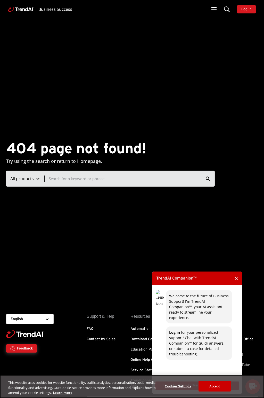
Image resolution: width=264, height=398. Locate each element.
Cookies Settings (178, 386)
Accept (214, 386)
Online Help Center (146, 360)
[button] (214, 9)
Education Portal (144, 349)
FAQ (90, 329)
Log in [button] (246, 9)
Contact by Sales (101, 339)
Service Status (143, 370)
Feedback (25, 348)
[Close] (255, 386)
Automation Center (146, 329)
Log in (174, 332)
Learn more (62, 392)
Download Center (145, 339)
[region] (132, 386)
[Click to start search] (207, 178)
